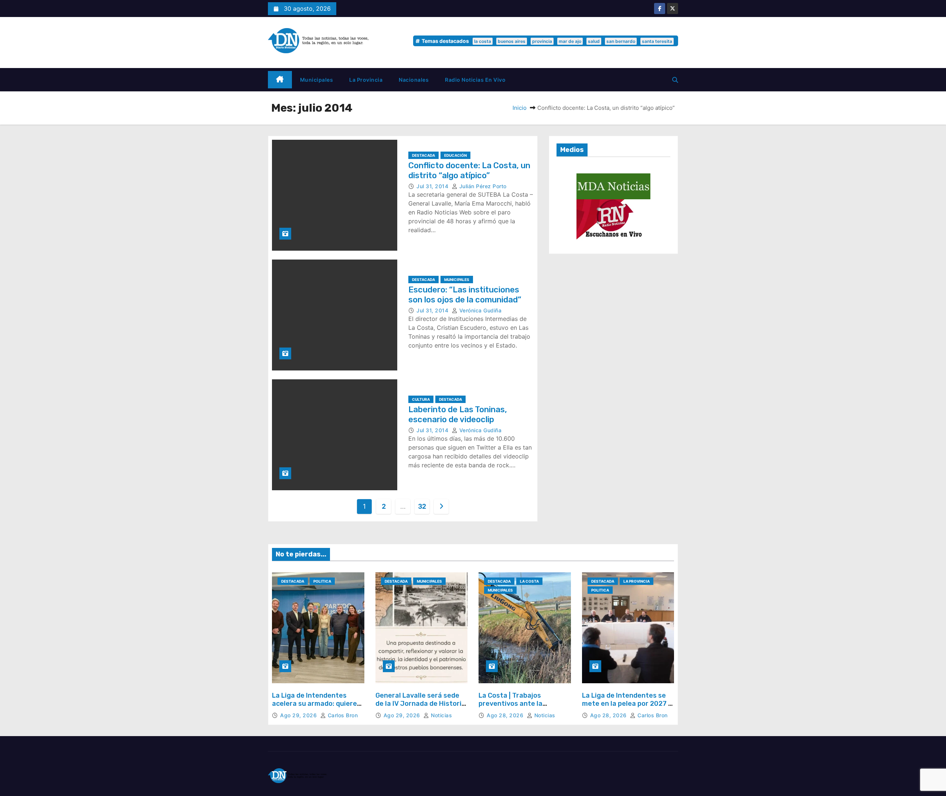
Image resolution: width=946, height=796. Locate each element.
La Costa (529, 581)
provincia (542, 41)
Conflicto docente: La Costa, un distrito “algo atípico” (469, 170)
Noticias (440, 715)
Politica (322, 581)
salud (594, 41)
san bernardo (620, 41)
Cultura (421, 399)
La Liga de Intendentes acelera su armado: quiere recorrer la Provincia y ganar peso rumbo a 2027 (314, 707)
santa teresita (657, 41)
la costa (482, 41)
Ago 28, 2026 (506, 715)
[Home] (280, 79)
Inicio (520, 107)
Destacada (423, 155)
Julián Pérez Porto (482, 186)
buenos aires (511, 41)
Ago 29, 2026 (299, 715)
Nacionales (414, 80)
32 (422, 506)
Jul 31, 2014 (433, 186)
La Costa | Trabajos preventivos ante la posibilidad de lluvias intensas (512, 707)
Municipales (316, 80)
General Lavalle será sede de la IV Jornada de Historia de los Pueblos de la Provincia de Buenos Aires (420, 707)
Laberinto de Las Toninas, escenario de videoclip (457, 414)
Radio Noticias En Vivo (475, 80)
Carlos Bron (342, 715)
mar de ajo (570, 41)
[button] (675, 80)
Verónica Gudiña (479, 310)
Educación (455, 155)
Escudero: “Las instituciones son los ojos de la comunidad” (464, 294)
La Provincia (365, 80)
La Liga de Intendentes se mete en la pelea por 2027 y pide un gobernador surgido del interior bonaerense (627, 707)
